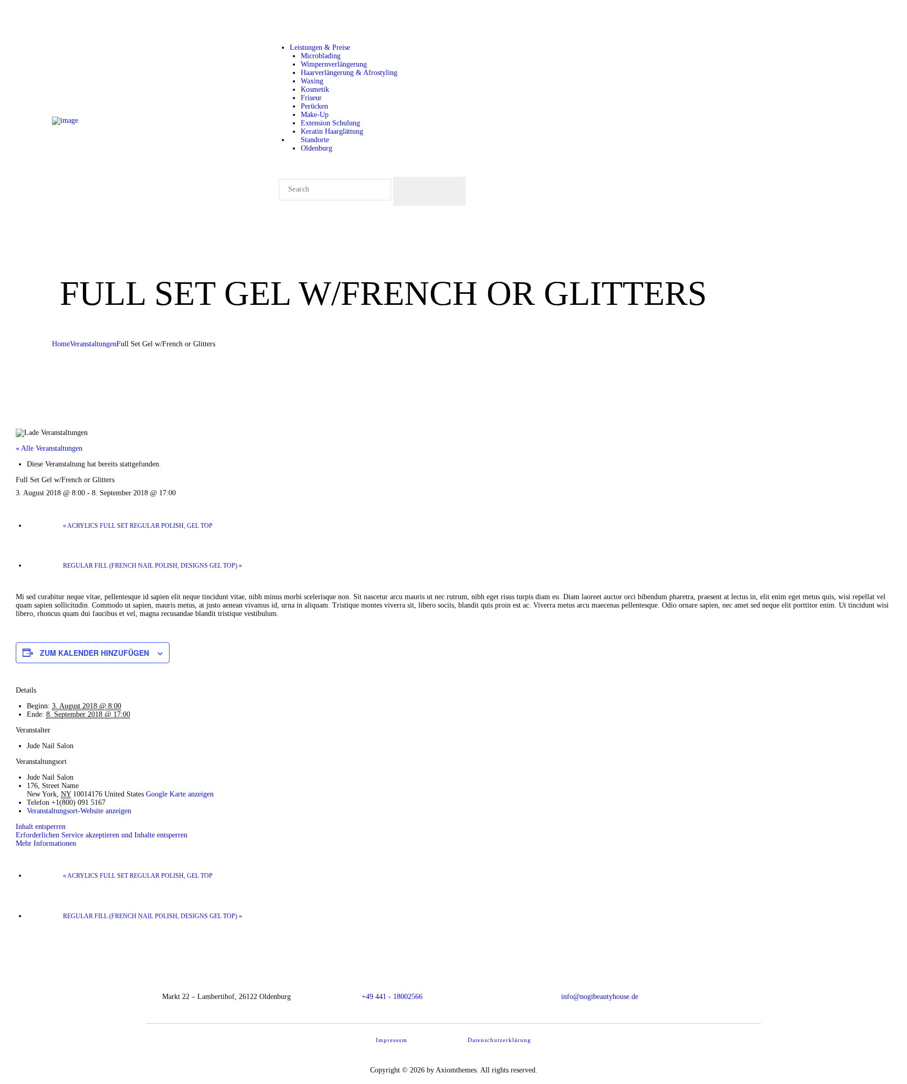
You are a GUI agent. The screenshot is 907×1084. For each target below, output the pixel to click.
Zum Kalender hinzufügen (94, 652)
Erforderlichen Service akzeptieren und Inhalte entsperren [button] (101, 835)
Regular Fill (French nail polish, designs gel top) (152, 565)
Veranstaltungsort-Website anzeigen (79, 811)
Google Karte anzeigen (180, 794)
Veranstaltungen (93, 344)
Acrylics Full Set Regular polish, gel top (138, 525)
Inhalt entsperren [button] (41, 827)
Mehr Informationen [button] (46, 843)
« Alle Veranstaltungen (49, 448)
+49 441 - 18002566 (392, 997)
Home (61, 344)
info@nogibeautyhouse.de (599, 997)
